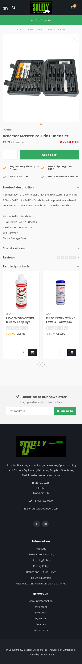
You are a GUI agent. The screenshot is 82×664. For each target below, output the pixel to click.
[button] (41, 124)
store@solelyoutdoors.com (42, 508)
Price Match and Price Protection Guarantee (41, 583)
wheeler (8, 129)
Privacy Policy (41, 566)
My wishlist (41, 618)
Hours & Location (41, 577)
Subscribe (66, 411)
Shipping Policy (41, 560)
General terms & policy (41, 554)
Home (18, 29)
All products (41, 630)
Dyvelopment (46, 654)
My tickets (41, 612)
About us (41, 548)
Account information (41, 601)
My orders (41, 606)
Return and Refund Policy (41, 572)
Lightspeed (69, 649)
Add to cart (50, 154)
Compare (41, 624)
